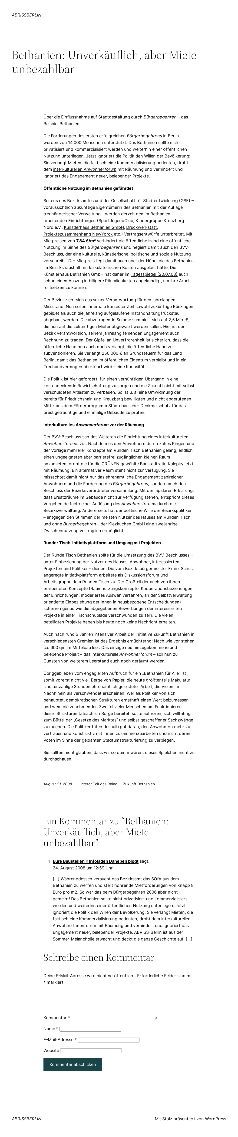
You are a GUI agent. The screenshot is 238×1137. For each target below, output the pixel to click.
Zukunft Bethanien (139, 784)
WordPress (215, 1118)
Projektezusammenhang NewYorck (78, 234)
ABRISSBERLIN (26, 15)
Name (50, 1028)
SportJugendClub (116, 220)
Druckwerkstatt (141, 227)
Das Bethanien (143, 142)
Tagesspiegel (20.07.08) (154, 274)
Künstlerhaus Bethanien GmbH (94, 227)
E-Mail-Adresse (60, 1039)
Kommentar (56, 1017)
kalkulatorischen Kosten (112, 267)
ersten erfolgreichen (124, 135)
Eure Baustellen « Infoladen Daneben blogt (96, 861)
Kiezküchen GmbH (126, 523)
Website (51, 1050)
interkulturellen (84, 169)
